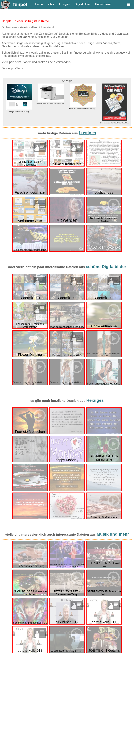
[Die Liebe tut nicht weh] (67, 490)
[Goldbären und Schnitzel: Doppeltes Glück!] (67, 194)
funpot (20, 4)
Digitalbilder (82, 4)
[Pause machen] (30, 518)
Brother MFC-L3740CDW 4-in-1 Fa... (19, 103)
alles (51, 4)
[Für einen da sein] (104, 433)
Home (39, 4)
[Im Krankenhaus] (67, 251)
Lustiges (64, 4)
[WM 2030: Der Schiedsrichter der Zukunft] (104, 251)
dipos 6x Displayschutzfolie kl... (114, 112)
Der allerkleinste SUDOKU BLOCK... (82, 123)
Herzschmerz (103, 4)
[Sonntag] (67, 518)
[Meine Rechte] (67, 433)
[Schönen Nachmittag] (30, 490)
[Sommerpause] (104, 166)
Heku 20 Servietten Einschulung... (51, 108)
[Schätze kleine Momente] (104, 490)
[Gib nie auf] (30, 462)
